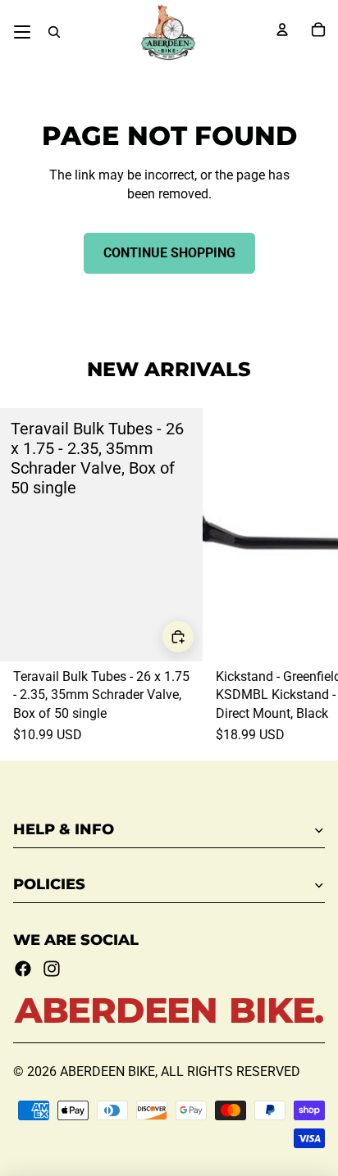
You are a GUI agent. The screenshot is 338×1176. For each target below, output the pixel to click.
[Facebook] (23, 968)
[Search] (54, 31)
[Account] (282, 29)
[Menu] (22, 32)
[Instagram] (52, 968)
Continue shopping (169, 253)
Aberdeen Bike (107, 1071)
